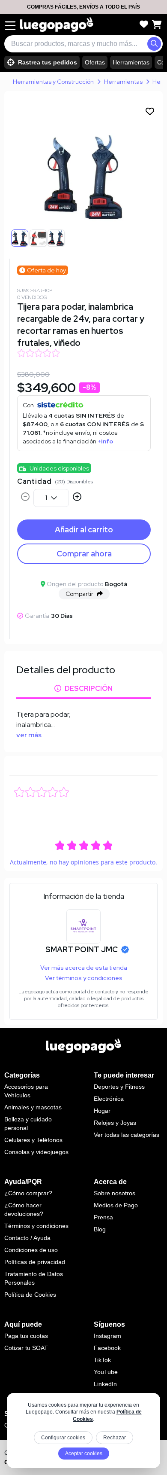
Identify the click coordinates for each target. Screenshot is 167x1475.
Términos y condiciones (36, 1225)
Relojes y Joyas (115, 1122)
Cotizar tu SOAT (26, 1347)
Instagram (107, 1335)
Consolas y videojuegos (36, 1151)
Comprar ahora (84, 554)
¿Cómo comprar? (28, 1193)
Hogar (102, 1110)
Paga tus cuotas (26, 1335)
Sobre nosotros (114, 1193)
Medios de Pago (116, 1205)
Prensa (103, 1217)
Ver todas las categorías (126, 1134)
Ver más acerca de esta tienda (83, 967)
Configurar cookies (63, 1438)
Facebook (107, 1347)
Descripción (89, 688)
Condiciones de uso (31, 1249)
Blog (100, 1229)
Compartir (79, 594)
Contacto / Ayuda (27, 1237)
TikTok (102, 1359)
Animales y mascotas (33, 1107)
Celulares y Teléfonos (33, 1139)
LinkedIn (105, 1383)
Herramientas (131, 62)
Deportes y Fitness (119, 1086)
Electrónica (109, 1098)
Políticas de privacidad (34, 1261)
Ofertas (95, 62)
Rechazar (114, 1438)
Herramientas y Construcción (53, 82)
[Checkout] (157, 24)
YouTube (106, 1371)
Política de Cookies (30, 1294)
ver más (29, 734)
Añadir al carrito (84, 529)
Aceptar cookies (83, 1454)
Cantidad (34, 481)
